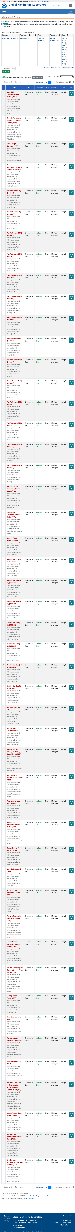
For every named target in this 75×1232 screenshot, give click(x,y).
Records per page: (62, 82)
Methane (23, 38)
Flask (39, 38)
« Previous (40, 82)
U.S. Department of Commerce (25, 1220)
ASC (63, 47)
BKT (63, 61)
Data (71, 92)
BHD (63, 59)
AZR (63, 54)
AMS (63, 43)
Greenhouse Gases (8, 38)
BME (63, 64)
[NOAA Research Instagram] (68, 1215)
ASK (63, 50)
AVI (63, 52)
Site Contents (66, 1220)
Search (6, 71)
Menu (4, 11)
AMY (63, 45)
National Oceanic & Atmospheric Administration (25, 1224)
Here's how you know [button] (43, 1)
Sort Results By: (53, 77)
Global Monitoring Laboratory (27, 4)
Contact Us (57, 1223)
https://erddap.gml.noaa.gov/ (38, 1196)
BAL (63, 57)
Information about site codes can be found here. (57, 68)
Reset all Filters (37, 77)
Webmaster (67, 1223)
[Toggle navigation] (70, 12)
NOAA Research (19, 1227)
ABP (63, 38)
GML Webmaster (29, 1198)
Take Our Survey (65, 1225)
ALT (63, 40)
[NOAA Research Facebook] (61, 1215)
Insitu (40, 40)
